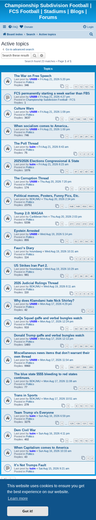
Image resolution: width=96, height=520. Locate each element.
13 (86, 86)
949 (78, 206)
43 (86, 171)
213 (84, 223)
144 (78, 119)
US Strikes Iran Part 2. (31, 265)
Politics (30, 82)
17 (91, 440)
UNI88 (33, 79)
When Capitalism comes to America (41, 447)
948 (71, 206)
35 (91, 241)
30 (91, 136)
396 (71, 367)
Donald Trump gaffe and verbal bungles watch (49, 335)
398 (84, 367)
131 (84, 423)
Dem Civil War (25, 430)
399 (91, 367)
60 (91, 346)
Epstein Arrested (26, 231)
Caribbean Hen (39, 216)
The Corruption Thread (31, 178)
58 (81, 346)
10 (81, 406)
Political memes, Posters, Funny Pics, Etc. (46, 196)
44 (91, 171)
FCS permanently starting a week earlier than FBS (52, 93)
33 (81, 241)
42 (81, 171)
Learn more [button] (18, 498)
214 (91, 223)
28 (81, 136)
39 (86, 276)
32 (76, 241)
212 (78, 223)
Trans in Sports (25, 395)
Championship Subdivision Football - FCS (50, 99)
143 (71, 119)
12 (81, 86)
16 (86, 440)
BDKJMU (35, 199)
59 (86, 346)
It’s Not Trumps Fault (30, 465)
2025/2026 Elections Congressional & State (46, 161)
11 (76, 86)
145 (84, 119)
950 (84, 206)
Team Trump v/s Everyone (34, 412)
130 (78, 423)
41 (76, 171)
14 (91, 86)
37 (76, 276)
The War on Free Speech (32, 76)
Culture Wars (24, 108)
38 (81, 276)
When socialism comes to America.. (41, 126)
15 (81, 440)
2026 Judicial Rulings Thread (36, 283)
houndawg (36, 251)
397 (78, 367)
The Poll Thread (26, 143)
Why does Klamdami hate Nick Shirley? (44, 300)
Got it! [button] (27, 511)
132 (91, 423)
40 (91, 276)
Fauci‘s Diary (24, 248)
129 (71, 423)
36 (86, 328)
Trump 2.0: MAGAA (28, 213)
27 (76, 136)
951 (91, 206)
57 (76, 346)
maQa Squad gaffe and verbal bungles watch (48, 318)
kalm (33, 146)
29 (86, 136)
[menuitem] (13, 27)
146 (91, 119)
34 (86, 241)
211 (71, 223)
